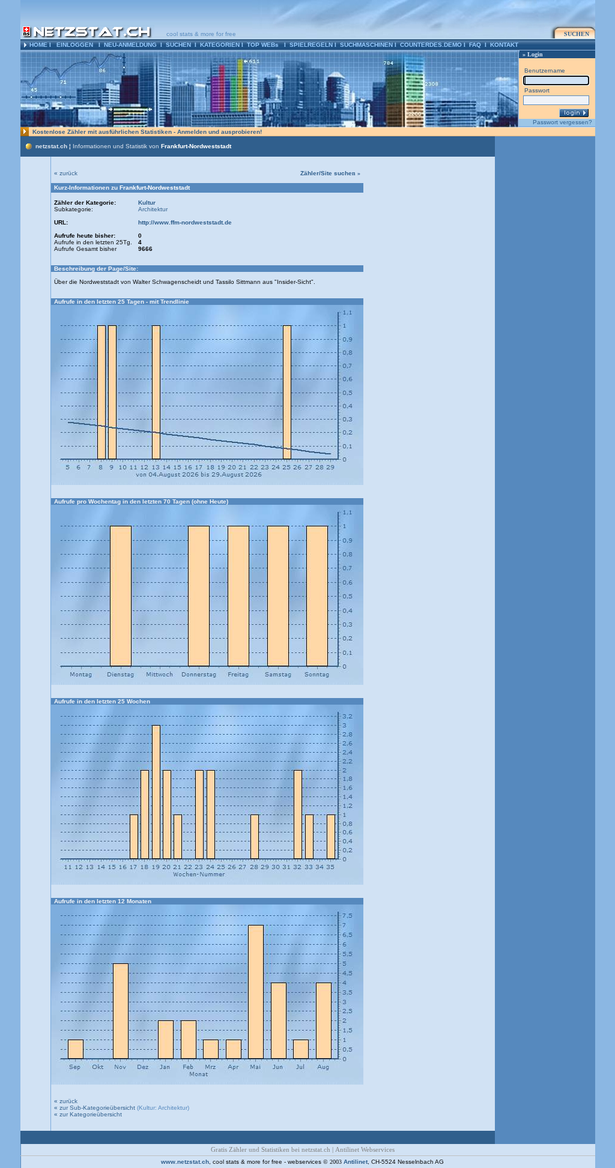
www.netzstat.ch (185, 1161)
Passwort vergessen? (562, 122)
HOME (38, 44)
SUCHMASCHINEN (366, 44)
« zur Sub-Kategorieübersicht (94, 1107)
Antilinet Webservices (365, 1149)
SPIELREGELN (311, 44)
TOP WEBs (263, 44)
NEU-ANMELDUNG (130, 44)
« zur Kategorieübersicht (88, 1114)
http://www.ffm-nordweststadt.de (185, 222)
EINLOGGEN (74, 44)
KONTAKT (504, 44)
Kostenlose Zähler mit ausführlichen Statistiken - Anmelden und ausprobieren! (147, 131)
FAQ (475, 44)
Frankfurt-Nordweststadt (196, 146)
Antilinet (356, 1161)
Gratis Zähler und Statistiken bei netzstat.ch (270, 1149)
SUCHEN (178, 44)
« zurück (65, 173)
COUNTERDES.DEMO (431, 44)
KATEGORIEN (220, 44)
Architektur (153, 209)
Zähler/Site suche (330, 173)
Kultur (147, 202)
